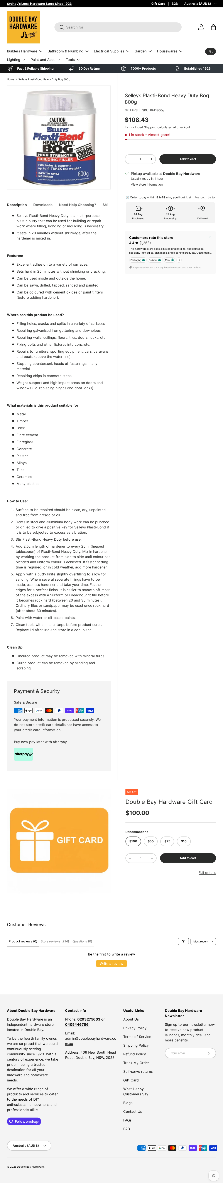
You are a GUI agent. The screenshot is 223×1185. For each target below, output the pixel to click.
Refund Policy (134, 1054)
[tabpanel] (59, 442)
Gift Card (158, 3)
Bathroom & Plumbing (65, 51)
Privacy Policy (135, 1028)
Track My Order (136, 1063)
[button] (213, 27)
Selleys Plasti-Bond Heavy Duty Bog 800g (44, 79)
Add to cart (187, 159)
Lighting (13, 59)
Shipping (150, 127)
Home (10, 79)
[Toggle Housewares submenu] (180, 51)
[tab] (17, 205)
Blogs (127, 1103)
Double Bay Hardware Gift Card (169, 801)
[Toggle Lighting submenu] (23, 59)
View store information (147, 184)
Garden (141, 51)
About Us (131, 1019)
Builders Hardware (22, 51)
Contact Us (132, 1111)
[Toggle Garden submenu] (150, 51)
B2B (175, 3)
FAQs (127, 1120)
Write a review (111, 963)
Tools (70, 59)
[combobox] (118, 27)
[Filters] (183, 941)
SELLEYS (131, 110)
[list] (59, 841)
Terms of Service (137, 1036)
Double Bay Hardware (30, 1166)
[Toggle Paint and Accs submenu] (58, 59)
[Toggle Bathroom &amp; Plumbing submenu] (87, 51)
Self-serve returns (138, 1071)
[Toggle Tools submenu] (78, 59)
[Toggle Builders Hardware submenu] (40, 51)
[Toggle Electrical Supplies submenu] (127, 51)
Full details (207, 872)
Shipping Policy (136, 1045)
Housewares (167, 51)
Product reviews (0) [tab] (23, 941)
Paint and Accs (43, 59)
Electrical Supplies (109, 51)
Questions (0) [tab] (82, 941)
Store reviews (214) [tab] (55, 941)
